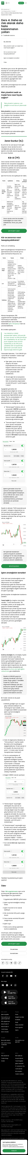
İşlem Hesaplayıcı (14, 324)
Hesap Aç (21, 3)
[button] (14, 42)
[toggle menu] (26, 3)
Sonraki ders (14, 953)
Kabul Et (14, 1151)
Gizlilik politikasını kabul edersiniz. (16, 1146)
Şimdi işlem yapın (14, 231)
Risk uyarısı (4, 1130)
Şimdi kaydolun (14, 566)
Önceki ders (14, 949)
